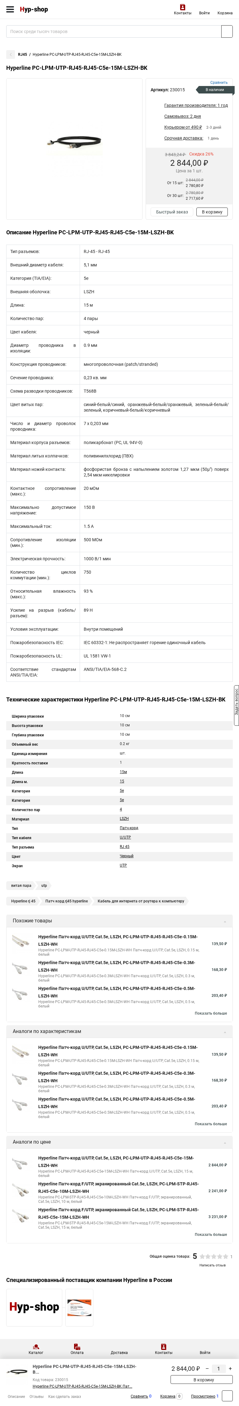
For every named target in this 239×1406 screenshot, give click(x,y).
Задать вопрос (236, 702)
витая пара (21, 885)
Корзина (225, 13)
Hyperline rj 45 (23, 901)
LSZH (124, 818)
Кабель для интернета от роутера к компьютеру (141, 901)
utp (44, 885)
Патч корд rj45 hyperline (66, 901)
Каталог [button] (36, 1353)
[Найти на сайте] (227, 31)
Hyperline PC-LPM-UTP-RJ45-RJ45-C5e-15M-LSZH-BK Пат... (82, 1386)
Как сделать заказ (64, 1396)
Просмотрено (203, 1396)
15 (122, 781)
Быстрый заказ (172, 211)
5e (122, 790)
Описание (16, 1396)
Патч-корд (129, 828)
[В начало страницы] (227, 1395)
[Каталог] (10, 9)
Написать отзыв (212, 1265)
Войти (204, 13)
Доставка (119, 1353)
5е (122, 800)
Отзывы (37, 1396)
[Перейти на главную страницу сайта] (46, 9)
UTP (123, 865)
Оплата (77, 1353)
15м (123, 772)
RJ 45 (124, 846)
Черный (127, 856)
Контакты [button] (182, 13)
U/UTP (125, 837)
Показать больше (211, 1013)
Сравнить (139, 1396)
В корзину (212, 211)
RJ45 (22, 54)
